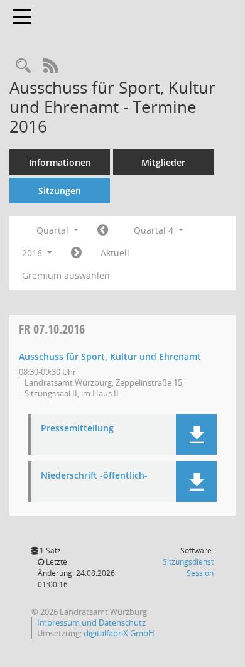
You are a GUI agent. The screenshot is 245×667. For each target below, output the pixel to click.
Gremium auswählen (66, 275)
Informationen (60, 162)
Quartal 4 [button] (155, 230)
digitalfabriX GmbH (119, 633)
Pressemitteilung (77, 428)
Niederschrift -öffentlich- (94, 475)
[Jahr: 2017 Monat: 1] (76, 253)
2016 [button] (33, 253)
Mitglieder (163, 162)
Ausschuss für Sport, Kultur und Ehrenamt (110, 356)
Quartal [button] (53, 230)
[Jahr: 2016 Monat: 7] (102, 230)
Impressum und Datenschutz (91, 622)
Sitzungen (59, 191)
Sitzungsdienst (188, 567)
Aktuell (115, 253)
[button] (196, 434)
